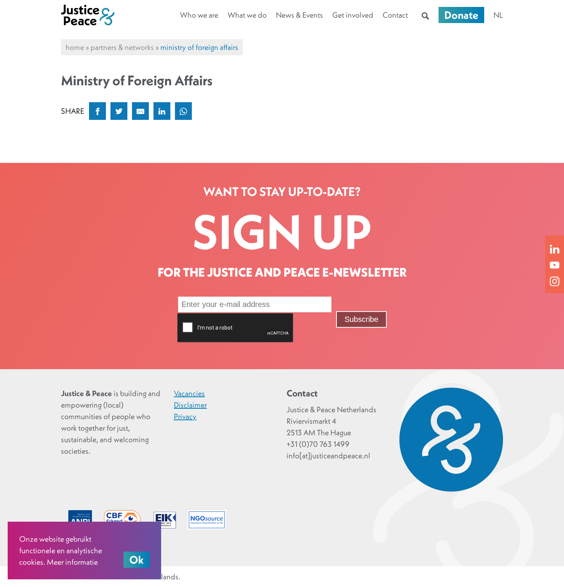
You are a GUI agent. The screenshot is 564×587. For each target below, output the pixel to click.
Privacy (185, 416)
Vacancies (189, 393)
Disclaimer (190, 405)
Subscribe (361, 319)
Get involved (352, 15)
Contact (395, 15)
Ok (136, 560)
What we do (247, 15)
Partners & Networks (122, 47)
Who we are (199, 15)
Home (75, 47)
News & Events (299, 15)
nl (498, 15)
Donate (461, 15)
